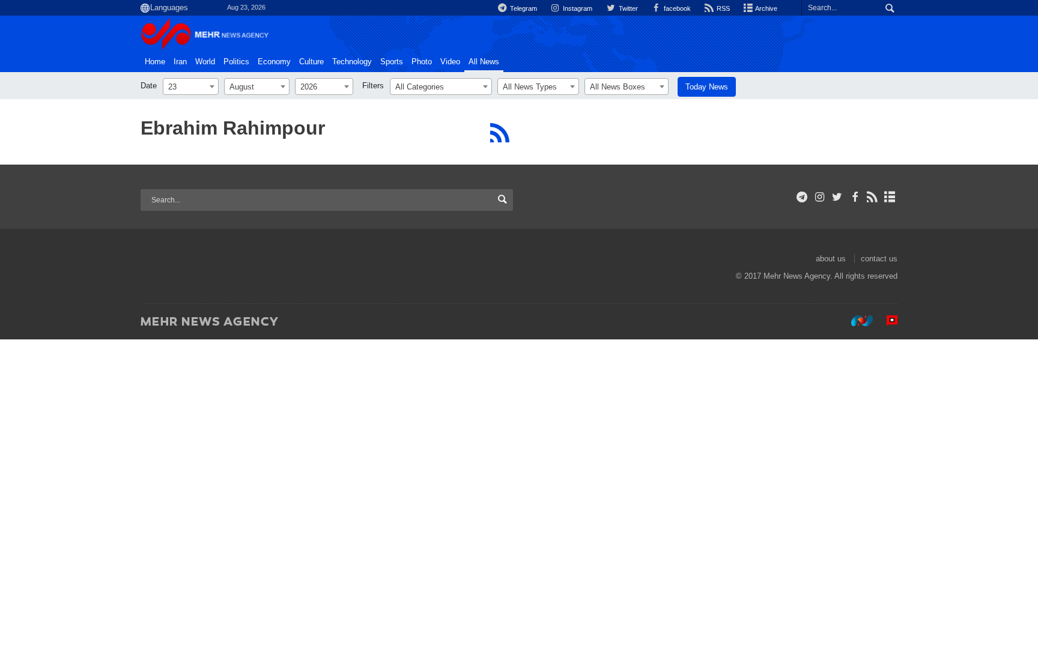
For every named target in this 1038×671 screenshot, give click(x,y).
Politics (236, 62)
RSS (722, 8)
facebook (676, 8)
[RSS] (499, 133)
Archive (765, 8)
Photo (421, 62)
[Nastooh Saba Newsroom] (856, 320)
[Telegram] (802, 197)
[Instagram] (819, 197)
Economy (274, 62)
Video (450, 62)
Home (155, 62)
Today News (706, 86)
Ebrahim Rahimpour (233, 128)
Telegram (522, 8)
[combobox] (191, 86)
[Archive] (889, 197)
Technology (352, 62)
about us (831, 258)
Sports (391, 62)
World (205, 62)
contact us (879, 258)
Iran (180, 62)
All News (484, 62)
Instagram (576, 8)
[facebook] (854, 197)
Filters (373, 85)
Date (149, 85)
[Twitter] (837, 197)
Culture (311, 62)
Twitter (627, 8)
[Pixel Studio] (886, 320)
